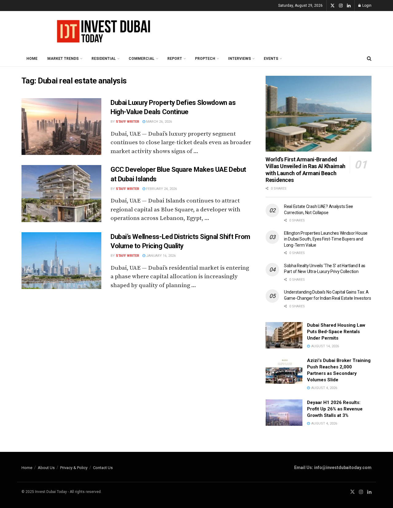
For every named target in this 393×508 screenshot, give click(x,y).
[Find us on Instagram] (341, 5)
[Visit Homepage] (101, 31)
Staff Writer (127, 122)
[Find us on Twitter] (332, 5)
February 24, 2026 (161, 189)
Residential (103, 58)
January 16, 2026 (160, 256)
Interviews (239, 58)
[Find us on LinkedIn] (349, 5)
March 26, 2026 (158, 122)
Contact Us (103, 467)
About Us (46, 467)
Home (31, 58)
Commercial (141, 58)
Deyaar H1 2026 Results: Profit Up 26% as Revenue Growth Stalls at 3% (335, 409)
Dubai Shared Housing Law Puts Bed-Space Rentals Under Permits (336, 331)
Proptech (205, 58)
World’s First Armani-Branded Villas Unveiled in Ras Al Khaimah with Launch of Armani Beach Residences (305, 169)
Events (271, 58)
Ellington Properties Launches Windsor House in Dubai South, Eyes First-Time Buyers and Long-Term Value (326, 239)
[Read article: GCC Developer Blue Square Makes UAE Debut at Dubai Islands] (61, 193)
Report (174, 58)
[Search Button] (369, 58)
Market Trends (63, 58)
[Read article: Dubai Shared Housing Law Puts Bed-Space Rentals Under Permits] (284, 335)
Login (366, 5)
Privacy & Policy (74, 467)
